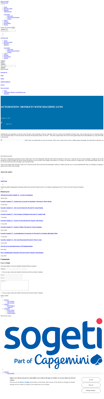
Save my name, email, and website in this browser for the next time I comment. (23, 272)
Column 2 (6, 304)
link (5, 11)
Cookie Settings (11, 313)
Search (3, 61)
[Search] (1, 4)
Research (9, 11)
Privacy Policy (11, 310)
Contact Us (10, 307)
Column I (6, 300)
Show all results (5, 88)
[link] (4, 3)
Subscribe (6, 93)
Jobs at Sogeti (10, 303)
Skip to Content (5, 1)
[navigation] (4, 4)
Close (13, 27)
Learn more (7, 14)
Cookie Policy (10, 311)
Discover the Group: (6, 316)
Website (3, 269)
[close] (3, 4)
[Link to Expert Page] (52, 175)
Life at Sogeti (10, 301)
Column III (7, 308)
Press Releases (11, 305)
